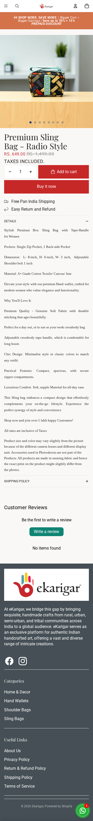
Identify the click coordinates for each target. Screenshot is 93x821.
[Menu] (6, 6)
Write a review (46, 531)
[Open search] (17, 6)
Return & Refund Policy (25, 768)
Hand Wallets (16, 700)
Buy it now (46, 186)
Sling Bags (14, 718)
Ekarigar (37, 806)
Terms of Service (19, 786)
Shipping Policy (16, 481)
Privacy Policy (17, 759)
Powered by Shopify (58, 806)
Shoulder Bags (17, 709)
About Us (12, 750)
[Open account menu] (75, 6)
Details (10, 221)
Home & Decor (17, 692)
